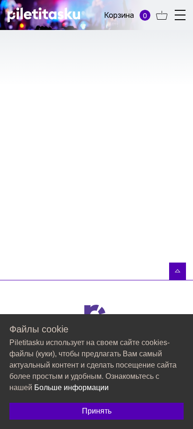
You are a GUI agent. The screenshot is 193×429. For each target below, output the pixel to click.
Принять (96, 411)
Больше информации (71, 387)
